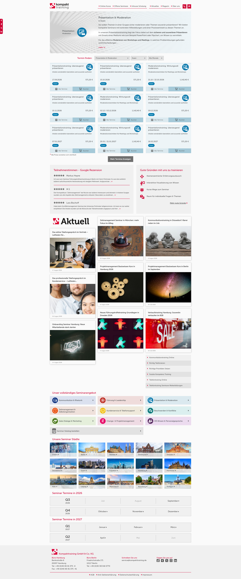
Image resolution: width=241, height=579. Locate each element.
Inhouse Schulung (138, 6)
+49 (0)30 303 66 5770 (100, 566)
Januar (102, 527)
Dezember (173, 511)
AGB (92, 575)
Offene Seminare (121, 6)
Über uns (176, 6)
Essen (55, 84)
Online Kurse (105, 6)
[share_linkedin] (1, 32)
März (172, 527)
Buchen (86, 89)
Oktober (102, 511)
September (173, 501)
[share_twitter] (1, 28)
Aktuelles (155, 6)
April (102, 538)
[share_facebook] (1, 24)
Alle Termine (62, 89)
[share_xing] (1, 21)
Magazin (165, 6)
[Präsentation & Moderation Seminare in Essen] (184, 6)
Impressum (147, 575)
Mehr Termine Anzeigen (120, 159)
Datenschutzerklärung (129, 575)
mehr (101, 47)
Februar (137, 527)
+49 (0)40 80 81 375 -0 (65, 566)
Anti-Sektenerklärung (106, 575)
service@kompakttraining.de (134, 560)
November (138, 511)
